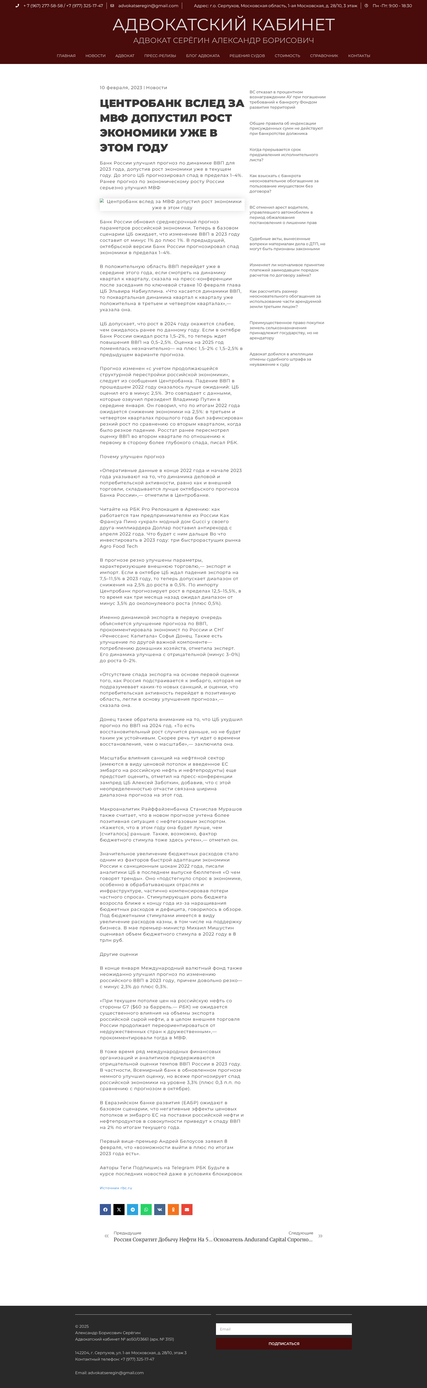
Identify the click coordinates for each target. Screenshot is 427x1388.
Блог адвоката (203, 55)
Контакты (359, 55)
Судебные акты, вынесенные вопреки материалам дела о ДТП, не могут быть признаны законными (287, 243)
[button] (105, 1209)
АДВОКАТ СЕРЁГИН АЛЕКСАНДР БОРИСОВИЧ (223, 40)
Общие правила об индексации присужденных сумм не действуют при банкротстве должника (286, 128)
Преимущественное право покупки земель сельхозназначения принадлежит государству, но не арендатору (287, 330)
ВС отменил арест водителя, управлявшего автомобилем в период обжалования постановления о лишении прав (283, 215)
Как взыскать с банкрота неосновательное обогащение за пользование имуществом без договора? (284, 183)
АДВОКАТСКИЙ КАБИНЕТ (223, 24)
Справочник (324, 55)
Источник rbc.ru (116, 1188)
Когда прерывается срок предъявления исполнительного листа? (284, 154)
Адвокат (124, 55)
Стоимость (287, 55)
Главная (66, 55)
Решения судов (247, 55)
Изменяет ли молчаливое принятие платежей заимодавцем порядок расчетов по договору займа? (287, 270)
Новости (95, 55)
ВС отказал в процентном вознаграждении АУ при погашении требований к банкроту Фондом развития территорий (288, 100)
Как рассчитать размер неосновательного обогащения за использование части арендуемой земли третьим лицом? (285, 299)
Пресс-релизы (160, 55)
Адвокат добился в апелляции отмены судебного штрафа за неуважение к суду (281, 359)
